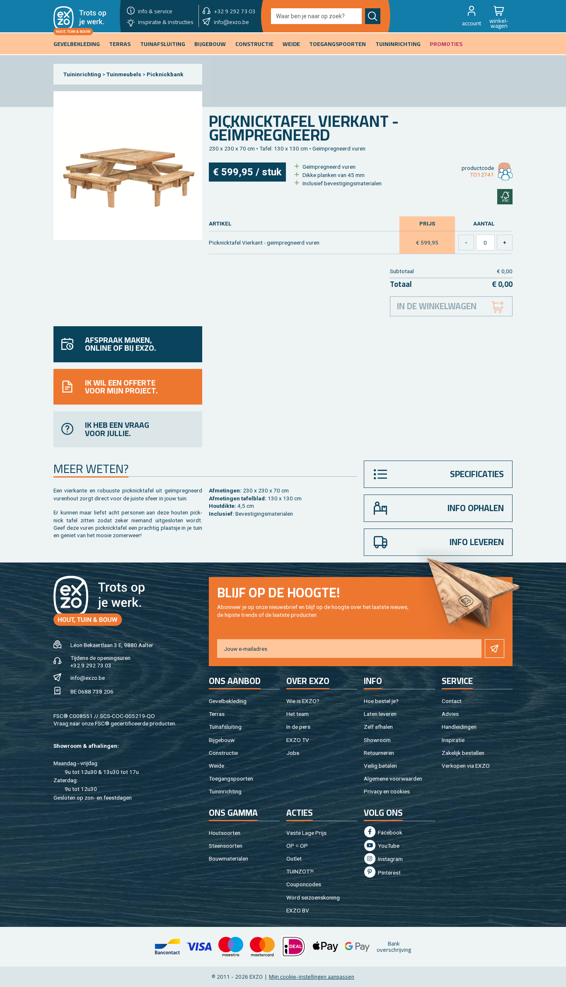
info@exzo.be (87, 677)
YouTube (388, 845)
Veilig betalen (380, 765)
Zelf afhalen (378, 726)
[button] (471, 16)
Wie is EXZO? (302, 701)
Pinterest (389, 872)
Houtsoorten (224, 832)
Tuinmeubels (123, 74)
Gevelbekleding (228, 701)
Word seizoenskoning (313, 897)
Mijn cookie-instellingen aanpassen (311, 976)
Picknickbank (165, 74)
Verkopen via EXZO (466, 765)
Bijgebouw (222, 740)
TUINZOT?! (300, 871)
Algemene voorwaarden (393, 778)
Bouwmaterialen (228, 858)
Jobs (292, 752)
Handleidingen (459, 726)
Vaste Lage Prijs (306, 832)
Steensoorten (225, 845)
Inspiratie (453, 740)
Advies (450, 714)
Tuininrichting (82, 74)
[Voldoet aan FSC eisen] (505, 196)
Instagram (390, 859)
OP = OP (297, 845)
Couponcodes (303, 884)
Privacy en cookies (387, 791)
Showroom (377, 740)
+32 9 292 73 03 (90, 665)
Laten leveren (380, 714)
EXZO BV (297, 910)
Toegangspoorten (231, 778)
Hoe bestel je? (381, 701)
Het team (297, 714)
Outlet (294, 858)
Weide (216, 765)
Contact (452, 701)
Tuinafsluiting (225, 726)
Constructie (223, 752)
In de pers (298, 726)
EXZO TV (297, 740)
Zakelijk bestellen (463, 752)
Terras (217, 714)
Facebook (389, 832)
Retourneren (379, 752)
